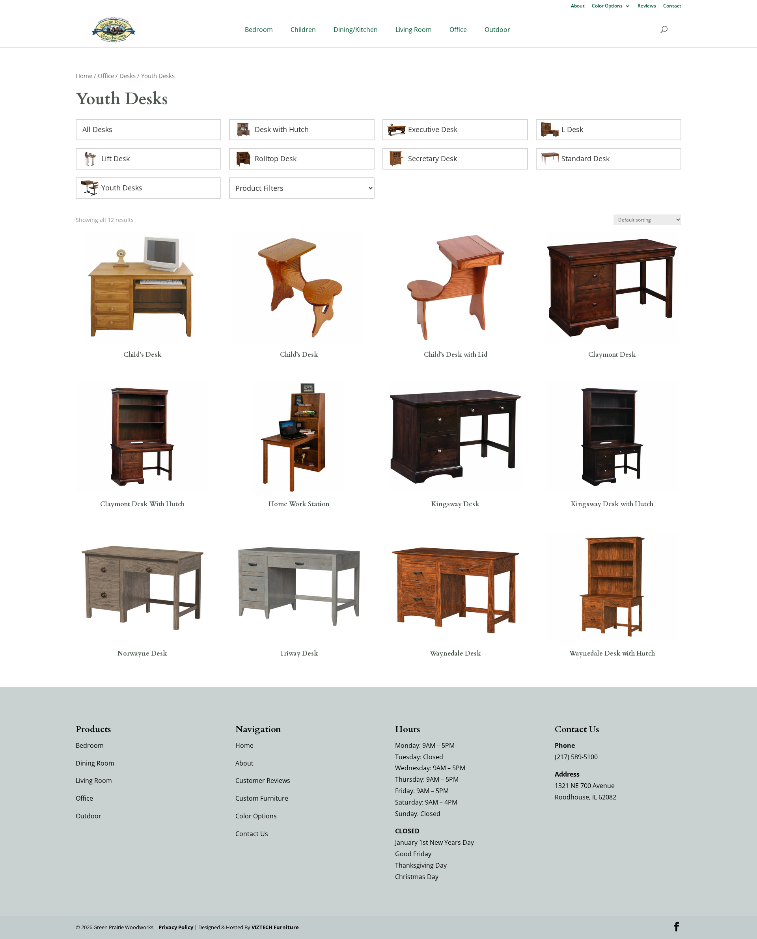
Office (458, 29)
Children (303, 29)
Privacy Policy (175, 927)
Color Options (607, 6)
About (578, 6)
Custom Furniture (261, 798)
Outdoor (497, 29)
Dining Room (95, 763)
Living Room (413, 29)
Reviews (647, 6)
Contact (672, 6)
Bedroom (259, 29)
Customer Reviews (262, 780)
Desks (127, 76)
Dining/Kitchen (356, 29)
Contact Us (251, 833)
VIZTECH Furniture (275, 927)
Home (84, 76)
